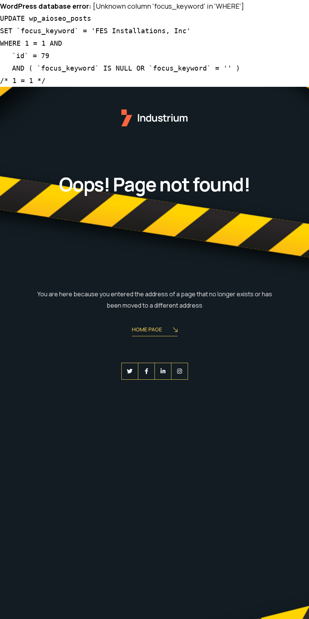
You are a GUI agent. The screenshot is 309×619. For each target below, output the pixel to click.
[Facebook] (146, 371)
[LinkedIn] (163, 371)
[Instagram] (179, 371)
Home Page (147, 329)
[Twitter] (130, 371)
